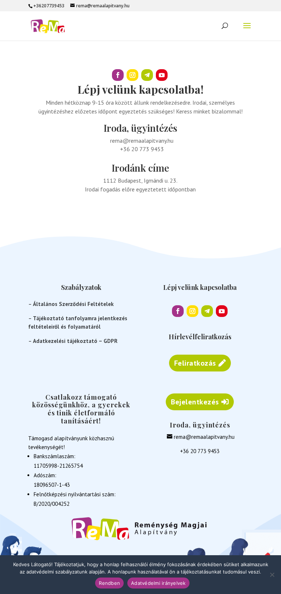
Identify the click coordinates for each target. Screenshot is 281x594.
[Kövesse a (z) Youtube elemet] (162, 75)
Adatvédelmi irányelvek (158, 583)
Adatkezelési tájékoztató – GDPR (75, 340)
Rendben (109, 583)
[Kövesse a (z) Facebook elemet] (118, 75)
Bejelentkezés (195, 402)
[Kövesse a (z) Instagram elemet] (132, 75)
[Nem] (272, 574)
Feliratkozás (195, 363)
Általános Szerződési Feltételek (73, 303)
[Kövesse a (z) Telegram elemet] (147, 75)
